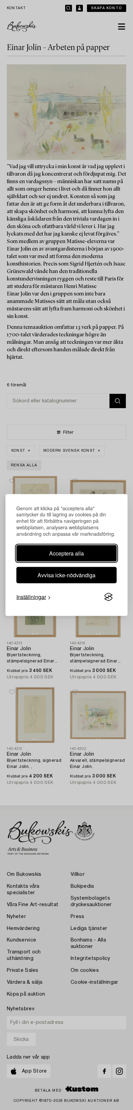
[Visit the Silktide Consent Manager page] (108, 597)
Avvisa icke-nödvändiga (66, 575)
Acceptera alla (66, 553)
